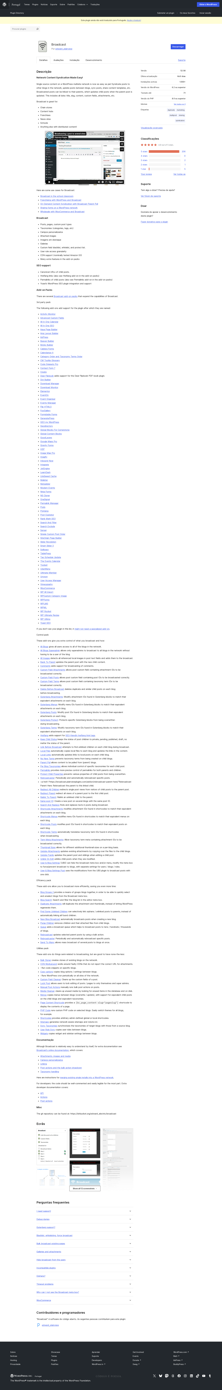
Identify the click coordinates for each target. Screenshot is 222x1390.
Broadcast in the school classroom (56, 196)
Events (135, 1356)
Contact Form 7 (47, 368)
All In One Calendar (49, 321)
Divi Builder (45, 379)
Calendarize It (46, 352)
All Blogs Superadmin (50, 650)
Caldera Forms (47, 349)
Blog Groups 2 (47, 892)
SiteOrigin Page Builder (51, 538)
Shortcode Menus (48, 816)
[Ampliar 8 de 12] (97, 1182)
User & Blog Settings (50, 863)
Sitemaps (44, 1022)
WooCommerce (47, 588)
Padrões (54, 1364)
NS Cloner (45, 495)
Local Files (45, 751)
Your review (146, 174)
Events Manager (48, 403)
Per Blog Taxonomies (50, 766)
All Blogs (44, 646)
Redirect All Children (49, 789)
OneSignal (45, 499)
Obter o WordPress (208, 4)
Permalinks (45, 770)
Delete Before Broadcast (52, 689)
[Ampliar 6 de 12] (97, 1132)
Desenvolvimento (94, 60)
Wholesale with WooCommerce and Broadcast (62, 211)
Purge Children (47, 923)
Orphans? (40, 1276)
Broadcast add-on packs (65, 296)
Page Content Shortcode (52, 1002)
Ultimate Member (48, 572)
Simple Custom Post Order (52, 534)
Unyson (44, 576)
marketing (180, 110)
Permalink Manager (49, 503)
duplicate (171, 110)
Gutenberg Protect (49, 720)
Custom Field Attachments (52, 669)
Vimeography (46, 584)
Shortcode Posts (48, 824)
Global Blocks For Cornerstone (55, 430)
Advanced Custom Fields (52, 318)
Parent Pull (45, 762)
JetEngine (45, 468)
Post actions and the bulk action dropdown (61, 1067)
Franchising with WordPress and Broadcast (60, 200)
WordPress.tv (98, 1364)
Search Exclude (47, 526)
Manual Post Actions (50, 987)
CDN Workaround (48, 964)
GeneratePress (47, 418)
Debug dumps (42, 1219)
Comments (45, 666)
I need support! (43, 1211)
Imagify (43, 457)
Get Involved (138, 1352)
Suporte (182, 60)
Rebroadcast (46, 934)
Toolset (44, 565)
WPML (43, 607)
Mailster (44, 480)
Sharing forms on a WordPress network (59, 207)
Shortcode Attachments (51, 808)
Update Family (47, 855)
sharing (181, 115)
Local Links (45, 754)
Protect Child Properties (51, 774)
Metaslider (45, 484)
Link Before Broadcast (51, 747)
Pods (42, 507)
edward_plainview (63, 48)
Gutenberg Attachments (51, 697)
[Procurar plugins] (37, 29)
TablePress (45, 553)
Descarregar (178, 47)
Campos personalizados (51, 1060)
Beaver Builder (47, 341)
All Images (45, 658)
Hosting (13, 1360)
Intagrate (44, 464)
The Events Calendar (50, 561)
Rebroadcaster (47, 778)
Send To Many (47, 942)
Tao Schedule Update (50, 557)
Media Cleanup (47, 991)
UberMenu (45, 569)
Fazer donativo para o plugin (154, 221)
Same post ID (46, 801)
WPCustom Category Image (53, 596)
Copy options (46, 971)
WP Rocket (45, 611)
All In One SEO (47, 325)
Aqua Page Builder (48, 329)
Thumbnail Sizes (48, 847)
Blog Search (46, 900)
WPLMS (44, 603)
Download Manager (49, 383)
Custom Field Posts (49, 677)
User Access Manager (50, 580)
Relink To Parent (48, 797)
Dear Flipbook (47, 376)
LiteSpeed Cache (48, 476)
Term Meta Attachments (51, 839)
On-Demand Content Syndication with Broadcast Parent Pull (69, 204)
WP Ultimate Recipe (49, 615)
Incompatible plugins (46, 1268)
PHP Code (45, 1010)
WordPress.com (181, 1352)
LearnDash (45, 472)
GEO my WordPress (49, 422)
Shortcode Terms (48, 832)
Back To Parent (47, 662)
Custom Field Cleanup (50, 979)
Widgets (44, 1033)
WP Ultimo (45, 619)
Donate (137, 1360)
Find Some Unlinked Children (54, 911)
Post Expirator (47, 515)
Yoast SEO (45, 623)
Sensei (43, 530)
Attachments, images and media (55, 1056)
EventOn (44, 395)
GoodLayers (46, 437)
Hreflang (44, 735)
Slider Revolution (48, 542)
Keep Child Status (48, 739)
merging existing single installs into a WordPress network (86, 1077)
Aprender (96, 1352)
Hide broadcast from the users (51, 1260)
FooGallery (45, 410)
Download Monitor (49, 387)
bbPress (44, 337)
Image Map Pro (47, 453)
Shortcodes (46, 1018)
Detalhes (43, 60)
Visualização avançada (152, 128)
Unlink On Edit (47, 859)
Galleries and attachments (48, 1251)
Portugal (38, 1376)
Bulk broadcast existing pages (50, 1243)
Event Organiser (47, 399)
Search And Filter (48, 522)
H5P (42, 449)
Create (43, 372)
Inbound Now (46, 460)
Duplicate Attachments (51, 903)
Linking (43, 1064)
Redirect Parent (47, 793)
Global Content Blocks (51, 433)
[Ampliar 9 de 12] (130, 1132)
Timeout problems (44, 1284)
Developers (97, 1360)
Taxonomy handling (49, 1071)
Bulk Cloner (45, 960)
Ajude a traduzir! (134, 20)
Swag (136, 1364)
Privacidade (15, 1364)
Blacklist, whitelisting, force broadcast (54, 1235)
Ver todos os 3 (180, 104)
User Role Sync (47, 1029)
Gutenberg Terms (48, 727)
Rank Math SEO (48, 518)
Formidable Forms (48, 414)
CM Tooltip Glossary (50, 360)
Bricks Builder (46, 345)
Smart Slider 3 (47, 545)
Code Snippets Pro (49, 364)
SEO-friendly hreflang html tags (80, 735)
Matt (176, 1356)
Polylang (44, 511)
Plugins (54, 1360)
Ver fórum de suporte (151, 196)
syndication (180, 120)
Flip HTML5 (46, 406)
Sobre (13, 1352)
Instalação (75, 60)
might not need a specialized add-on (92, 629)
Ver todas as (179, 174)
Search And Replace (49, 805)
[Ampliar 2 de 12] (64, 1171)
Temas (54, 1356)
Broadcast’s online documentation (52, 1050)
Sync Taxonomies (48, 1025)
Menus (43, 995)
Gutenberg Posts (48, 712)
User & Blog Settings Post (52, 870)
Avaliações (59, 60)
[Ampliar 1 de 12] (64, 1132)
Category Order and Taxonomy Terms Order (61, 356)
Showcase (55, 1352)
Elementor (45, 391)
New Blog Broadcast (50, 919)
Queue (43, 927)
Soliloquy (44, 549)
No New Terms (47, 758)
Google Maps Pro (48, 441)
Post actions (46, 1101)
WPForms (44, 599)
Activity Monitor (47, 314)
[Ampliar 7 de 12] (97, 1163)
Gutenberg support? (45, 1227)
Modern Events (47, 487)
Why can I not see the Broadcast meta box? (57, 1292)
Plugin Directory (17, 13)
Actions (43, 1097)
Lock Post (45, 983)
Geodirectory (46, 426)
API (42, 1093)
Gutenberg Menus (48, 704)
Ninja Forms (45, 491)
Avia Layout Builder (49, 333)
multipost (173, 115)
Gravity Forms (47, 445)
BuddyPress (179, 1364)
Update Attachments (50, 851)
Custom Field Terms (49, 681)
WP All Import (46, 592)
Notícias (13, 1356)
